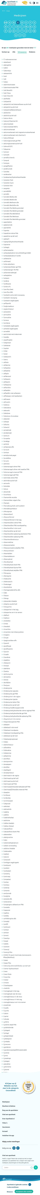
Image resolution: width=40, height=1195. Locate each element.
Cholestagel (7, 584)
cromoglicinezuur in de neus (12, 996)
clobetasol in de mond (10, 727)
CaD (4, 79)
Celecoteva (7, 407)
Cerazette (6, 438)
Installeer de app (8, 1135)
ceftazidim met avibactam (11, 393)
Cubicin (5, 1013)
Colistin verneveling (10, 846)
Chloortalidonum (9, 556)
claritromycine (8, 674)
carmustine (7, 314)
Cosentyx (6, 938)
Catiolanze (6, 345)
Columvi (6, 857)
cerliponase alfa (8, 447)
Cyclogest (6, 1030)
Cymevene (7, 1044)
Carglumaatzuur (8, 306)
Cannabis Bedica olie (10, 197)
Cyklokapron (7, 1039)
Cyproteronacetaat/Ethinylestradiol (15, 1050)
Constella (6, 907)
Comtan (6, 882)
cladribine (6, 668)
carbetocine (7, 258)
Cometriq (6, 874)
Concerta (6, 890)
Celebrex (6, 405)
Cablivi (5, 68)
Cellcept (6, 422)
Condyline (6, 896)
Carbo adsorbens (9, 264)
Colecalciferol (7, 829)
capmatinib (7, 228)
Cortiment (6, 927)
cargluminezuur (8, 309)
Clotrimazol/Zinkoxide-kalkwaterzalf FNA (16, 787)
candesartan (7, 174)
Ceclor (5, 354)
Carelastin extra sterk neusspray (14, 295)
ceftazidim (6, 390)
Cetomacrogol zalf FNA (11, 475)
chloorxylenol (7, 559)
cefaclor (6, 362)
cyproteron (7, 1047)
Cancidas (6, 171)
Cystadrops (7, 1058)
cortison (6, 932)
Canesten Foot (8, 180)
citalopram (6, 663)
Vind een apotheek (8, 1114)
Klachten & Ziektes (8, 1106)
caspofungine (7, 340)
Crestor (5, 980)
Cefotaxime (7, 385)
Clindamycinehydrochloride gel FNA (15, 713)
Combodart (7, 871)
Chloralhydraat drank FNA (11, 565)
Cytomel (6, 1069)
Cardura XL (7, 286)
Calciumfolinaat (8, 138)
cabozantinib (7, 73)
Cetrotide (6, 486)
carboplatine (7, 275)
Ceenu (5, 359)
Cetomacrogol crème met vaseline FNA (16, 469)
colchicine (6, 820)
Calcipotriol (7, 101)
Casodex (6, 337)
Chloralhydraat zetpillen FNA (12, 570)
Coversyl (6, 949)
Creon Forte (7, 974)
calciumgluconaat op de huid (12, 143)
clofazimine (7, 756)
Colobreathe (7, 851)
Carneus (6, 320)
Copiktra (6, 913)
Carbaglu (6, 247)
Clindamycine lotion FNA (11, 702)
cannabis (6, 194)
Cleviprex (6, 685)
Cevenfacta (7, 494)
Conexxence (7, 902)
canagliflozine (7, 166)
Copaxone (6, 910)
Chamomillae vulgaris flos (11, 500)
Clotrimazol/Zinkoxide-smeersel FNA (15, 789)
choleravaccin (7, 581)
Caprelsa (6, 230)
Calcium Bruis (7, 118)
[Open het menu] (37, 2)
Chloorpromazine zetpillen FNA (13, 548)
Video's (4, 1123)
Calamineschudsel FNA (10, 87)
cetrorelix (6, 483)
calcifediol (6, 99)
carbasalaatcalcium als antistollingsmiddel (17, 253)
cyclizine (6, 1022)
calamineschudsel (9, 84)
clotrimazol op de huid (10, 781)
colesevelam (7, 834)
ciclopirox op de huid (10, 604)
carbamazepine (8, 250)
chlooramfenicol (8, 517)
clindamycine (7, 688)
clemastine (7, 677)
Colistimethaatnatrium (10, 843)
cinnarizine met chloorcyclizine (13, 632)
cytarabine (6, 1064)
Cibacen (6, 595)
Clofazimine (7, 753)
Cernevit (6, 450)
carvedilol (6, 331)
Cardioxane (7, 284)
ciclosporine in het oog (10, 609)
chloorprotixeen (8, 551)
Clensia (5, 680)
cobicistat (6, 806)
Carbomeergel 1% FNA (10, 270)
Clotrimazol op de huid (10, 778)
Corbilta (6, 916)
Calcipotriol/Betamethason (12, 110)
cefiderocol (7, 376)
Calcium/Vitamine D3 (10, 121)
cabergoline (7, 65)
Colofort (6, 854)
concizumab (7, 893)
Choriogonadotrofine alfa (11, 590)
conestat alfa (7, 899)
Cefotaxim (6, 379)
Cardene (6, 281)
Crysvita (6, 1011)
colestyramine (8, 837)
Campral (6, 160)
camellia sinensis (8, 157)
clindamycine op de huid (11, 705)
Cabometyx (7, 70)
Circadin (6, 654)
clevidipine (7, 682)
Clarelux (6, 671)
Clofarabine (7, 750)
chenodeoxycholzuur (10, 508)
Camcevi (6, 152)
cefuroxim (6, 402)
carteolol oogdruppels (10, 328)
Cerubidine (7, 458)
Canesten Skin (8, 185)
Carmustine (7, 317)
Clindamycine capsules (10, 691)
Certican (6, 452)
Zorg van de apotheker (10, 1110)
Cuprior (5, 1016)
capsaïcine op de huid (10, 236)
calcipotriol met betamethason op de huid (17, 104)
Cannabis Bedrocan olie (11, 202)
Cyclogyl (6, 1033)
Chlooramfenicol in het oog (12, 520)
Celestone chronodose (10, 416)
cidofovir (6, 615)
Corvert (5, 935)
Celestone (6, 413)
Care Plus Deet (8, 289)
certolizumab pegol (9, 455)
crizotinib (6, 988)
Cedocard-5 (7, 357)
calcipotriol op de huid (10, 107)
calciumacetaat (8, 124)
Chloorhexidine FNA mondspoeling (14, 525)
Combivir (6, 868)
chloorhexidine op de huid (12, 531)
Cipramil (6, 643)
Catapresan (7, 343)
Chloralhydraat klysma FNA (12, 567)
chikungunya (7, 511)
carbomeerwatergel (9, 272)
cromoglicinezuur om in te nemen (14, 1002)
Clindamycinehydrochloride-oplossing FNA (17, 716)
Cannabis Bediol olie (10, 199)
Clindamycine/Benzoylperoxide (13, 708)
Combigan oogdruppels (11, 862)
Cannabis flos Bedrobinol (11, 214)
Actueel (5, 1131)
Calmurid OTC (8, 146)
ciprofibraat (7, 646)
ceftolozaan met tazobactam (12, 396)
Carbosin (6, 278)
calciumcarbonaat (9, 129)
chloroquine (7, 576)
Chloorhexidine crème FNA (12, 522)
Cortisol (6, 930)
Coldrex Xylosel (8, 826)
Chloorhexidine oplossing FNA (13, 537)
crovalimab (7, 1005)
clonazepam (7, 764)
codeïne (6, 815)
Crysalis (5, 1008)
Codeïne (6, 812)
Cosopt (5, 941)
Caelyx (5, 82)
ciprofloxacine (8, 649)
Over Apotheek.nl (8, 1118)
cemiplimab (7, 430)
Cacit (5, 76)
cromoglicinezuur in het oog (12, 999)
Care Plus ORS (8, 292)
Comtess (6, 885)
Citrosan (6, 666)
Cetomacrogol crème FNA (11, 466)
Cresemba (6, 977)
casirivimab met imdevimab (12, 334)
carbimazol (7, 261)
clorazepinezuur (8, 773)
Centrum (6, 436)
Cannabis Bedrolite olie (11, 205)
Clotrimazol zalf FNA (10, 784)
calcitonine (7, 113)
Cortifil (5, 924)
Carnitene (6, 323)
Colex (5, 840)
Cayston (6, 348)
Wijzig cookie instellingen (11, 1141)
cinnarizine (7, 629)
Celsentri (6, 427)
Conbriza (6, 888)
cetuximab (6, 492)
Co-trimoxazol (8, 801)
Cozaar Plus (7, 963)
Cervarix (6, 461)
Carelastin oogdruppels (11, 300)
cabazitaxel (7, 62)
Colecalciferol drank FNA (11, 831)
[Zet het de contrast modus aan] (33, 2)
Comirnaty (6, 876)
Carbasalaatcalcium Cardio (12, 256)
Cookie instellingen (13, 1187)
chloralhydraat (8, 562)
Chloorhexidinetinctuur (11, 539)
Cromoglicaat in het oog (11, 991)
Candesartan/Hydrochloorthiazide (14, 177)
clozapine (6, 792)
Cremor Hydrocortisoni (11, 968)
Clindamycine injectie (10, 699)
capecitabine (7, 222)
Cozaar (5, 960)
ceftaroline (7, 387)
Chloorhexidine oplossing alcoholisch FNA (17, 534)
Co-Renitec (7, 798)
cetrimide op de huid (10, 480)
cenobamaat (7, 433)
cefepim (6, 373)
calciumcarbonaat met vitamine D (14, 135)
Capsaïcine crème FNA (10, 233)
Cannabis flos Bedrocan (11, 216)
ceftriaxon (6, 399)
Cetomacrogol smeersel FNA (12, 472)
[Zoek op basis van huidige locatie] (32, 1167)
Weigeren (10, 1191)
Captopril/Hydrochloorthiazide (13, 242)
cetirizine (6, 464)
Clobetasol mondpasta (10, 730)
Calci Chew (7, 93)
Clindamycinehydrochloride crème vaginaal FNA (19, 710)
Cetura (5, 489)
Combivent (7, 865)
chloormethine (8, 542)
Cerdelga (6, 441)
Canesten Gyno (8, 183)
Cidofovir (6, 618)
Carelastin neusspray (10, 298)
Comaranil (6, 860)
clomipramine (7, 761)
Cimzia (5, 623)
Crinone (6, 982)
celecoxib (6, 410)
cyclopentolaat (8, 1036)
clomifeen (6, 759)
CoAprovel (6, 803)
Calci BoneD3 (7, 90)
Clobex (5, 742)
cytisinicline (7, 1067)
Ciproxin (6, 652)
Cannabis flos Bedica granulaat (13, 208)
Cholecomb (7, 579)
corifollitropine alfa (9, 918)
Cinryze (5, 637)
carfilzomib (7, 303)
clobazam (6, 724)
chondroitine (7, 587)
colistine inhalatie (9, 848)
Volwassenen (22, 52)
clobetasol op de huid (10, 736)
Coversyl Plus (7, 952)
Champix (6, 503)
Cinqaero (6, 635)
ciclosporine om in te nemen (12, 612)
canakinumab (7, 169)
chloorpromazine (9, 545)
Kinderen (32, 52)
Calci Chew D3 (8, 96)
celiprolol (6, 419)
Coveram (6, 946)
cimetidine (6, 621)
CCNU (5, 351)
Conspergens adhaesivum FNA (13, 904)
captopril (6, 239)
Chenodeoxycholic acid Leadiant (13, 506)
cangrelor (6, 188)
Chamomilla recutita (10, 497)
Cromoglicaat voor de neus (12, 994)
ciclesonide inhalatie (10, 601)
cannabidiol (7, 191)
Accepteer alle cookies (24, 1191)
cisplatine (6, 660)
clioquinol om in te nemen (12, 719)
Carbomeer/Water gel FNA (12, 267)
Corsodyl (6, 921)
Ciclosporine (7, 607)
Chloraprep (7, 573)
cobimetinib (7, 809)
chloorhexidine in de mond (12, 528)
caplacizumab (7, 225)
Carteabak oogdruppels (11, 326)
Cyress (5, 1055)
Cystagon (6, 1061)
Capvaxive (6, 244)
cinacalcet (6, 626)
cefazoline (6, 371)
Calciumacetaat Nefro (10, 127)
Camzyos (6, 163)
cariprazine (7, 312)
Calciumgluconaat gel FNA (12, 141)
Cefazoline (6, 368)
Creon (5, 971)
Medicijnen (6, 1102)
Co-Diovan (6, 795)
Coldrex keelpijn (8, 823)
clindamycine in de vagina (11, 696)
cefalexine (6, 365)
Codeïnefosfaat (8, 817)
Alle (13, 52)
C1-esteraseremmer (10, 59)
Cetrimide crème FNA (10, 478)
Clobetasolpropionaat (10, 739)
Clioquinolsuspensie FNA (11, 722)
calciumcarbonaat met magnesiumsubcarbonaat (19, 132)
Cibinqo (5, 598)
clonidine (6, 767)
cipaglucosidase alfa (9, 640)
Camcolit (6, 155)
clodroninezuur (8, 745)
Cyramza (6, 1053)
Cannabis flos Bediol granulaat (13, 211)
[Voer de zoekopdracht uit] (36, 1167)
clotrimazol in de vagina (11, 775)
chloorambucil (8, 514)
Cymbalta (6, 1041)
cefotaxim (6, 382)
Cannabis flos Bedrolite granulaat (14, 219)
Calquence (6, 149)
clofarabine (7, 747)
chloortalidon (7, 553)
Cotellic (5, 944)
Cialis (5, 593)
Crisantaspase (8, 985)
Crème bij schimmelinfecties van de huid (16, 966)
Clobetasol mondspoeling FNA (13, 733)
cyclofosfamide (8, 1027)
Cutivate (6, 1019)
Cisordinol (6, 657)
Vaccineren (6, 1127)
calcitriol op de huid (9, 115)
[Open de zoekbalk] (30, 2)
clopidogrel (7, 770)
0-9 (5, 22)
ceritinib (6, 444)
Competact (7, 879)
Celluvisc (6, 424)
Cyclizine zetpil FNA (9, 1025)
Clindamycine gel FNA (10, 694)
